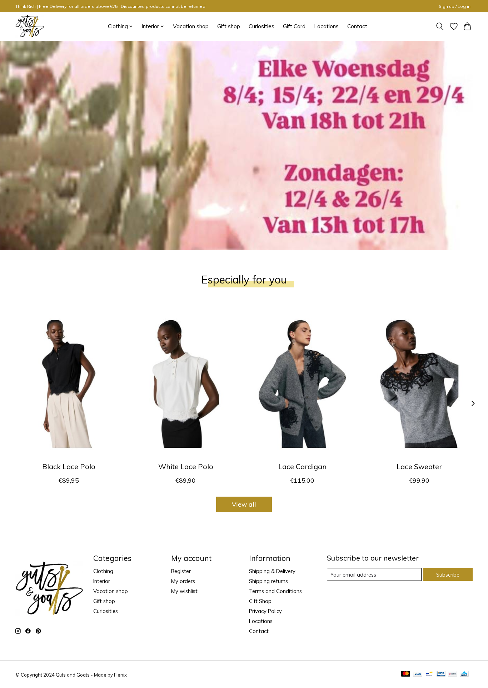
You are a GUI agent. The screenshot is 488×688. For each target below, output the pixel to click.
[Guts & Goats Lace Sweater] (419, 384)
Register (181, 571)
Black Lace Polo (68, 466)
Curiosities (261, 26)
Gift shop (228, 26)
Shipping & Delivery (272, 571)
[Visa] (417, 674)
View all (244, 504)
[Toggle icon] (440, 26)
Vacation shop (191, 26)
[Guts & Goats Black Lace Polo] (68, 384)
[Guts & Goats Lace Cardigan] (302, 384)
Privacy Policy (265, 611)
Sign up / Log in (454, 6)
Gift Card (294, 26)
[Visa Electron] (441, 674)
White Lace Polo (185, 466)
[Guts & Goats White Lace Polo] (185, 384)
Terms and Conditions (275, 591)
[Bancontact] (429, 674)
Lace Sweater (419, 466)
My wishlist (184, 591)
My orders (183, 581)
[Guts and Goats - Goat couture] (29, 26)
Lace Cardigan (302, 466)
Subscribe (447, 574)
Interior (101, 581)
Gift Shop (260, 601)
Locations (326, 26)
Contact (357, 26)
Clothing (103, 571)
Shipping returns (268, 581)
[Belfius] (452, 674)
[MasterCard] (405, 674)
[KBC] (464, 674)
